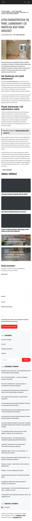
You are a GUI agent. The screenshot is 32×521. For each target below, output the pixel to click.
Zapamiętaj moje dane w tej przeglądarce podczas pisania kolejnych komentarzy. (15, 320)
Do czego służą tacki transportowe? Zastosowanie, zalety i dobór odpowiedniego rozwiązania (14, 391)
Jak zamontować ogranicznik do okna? (14, 194)
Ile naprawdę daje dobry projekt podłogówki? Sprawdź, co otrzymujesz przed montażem (15, 404)
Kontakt (3, 344)
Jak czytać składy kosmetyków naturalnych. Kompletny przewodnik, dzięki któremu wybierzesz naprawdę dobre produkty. (16, 425)
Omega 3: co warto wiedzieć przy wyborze (12, 470)
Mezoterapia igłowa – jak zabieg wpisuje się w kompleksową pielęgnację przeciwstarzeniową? (13, 439)
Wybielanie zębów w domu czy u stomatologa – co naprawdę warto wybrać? (14, 452)
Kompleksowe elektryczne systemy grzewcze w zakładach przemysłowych (13, 482)
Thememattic (17, 517)
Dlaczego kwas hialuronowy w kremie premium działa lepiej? (15, 476)
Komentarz (4, 274)
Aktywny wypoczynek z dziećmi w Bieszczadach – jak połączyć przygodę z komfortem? (15, 458)
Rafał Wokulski (20, 34)
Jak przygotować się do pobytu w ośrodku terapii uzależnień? (14, 397)
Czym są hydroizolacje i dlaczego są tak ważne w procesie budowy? (15, 230)
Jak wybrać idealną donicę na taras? (13, 212)
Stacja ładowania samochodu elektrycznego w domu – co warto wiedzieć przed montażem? (15, 410)
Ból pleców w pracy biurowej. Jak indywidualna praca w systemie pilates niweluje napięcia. (16, 371)
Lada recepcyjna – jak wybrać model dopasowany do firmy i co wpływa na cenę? (15, 489)
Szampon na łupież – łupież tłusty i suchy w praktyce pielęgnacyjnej (15, 465)
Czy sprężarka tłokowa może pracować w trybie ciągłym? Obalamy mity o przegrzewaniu (14, 432)
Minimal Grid (20, 515)
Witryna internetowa (6, 306)
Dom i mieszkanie (7, 170)
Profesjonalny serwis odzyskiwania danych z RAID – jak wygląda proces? (16, 495)
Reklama (3, 353)
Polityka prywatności (6, 349)
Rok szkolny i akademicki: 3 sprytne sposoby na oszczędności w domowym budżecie (13, 384)
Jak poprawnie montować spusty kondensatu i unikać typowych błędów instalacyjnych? (15, 417)
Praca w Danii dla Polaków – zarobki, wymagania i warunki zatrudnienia (14, 378)
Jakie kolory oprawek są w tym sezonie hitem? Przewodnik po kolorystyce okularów (13, 445)
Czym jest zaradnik (6, 339)
